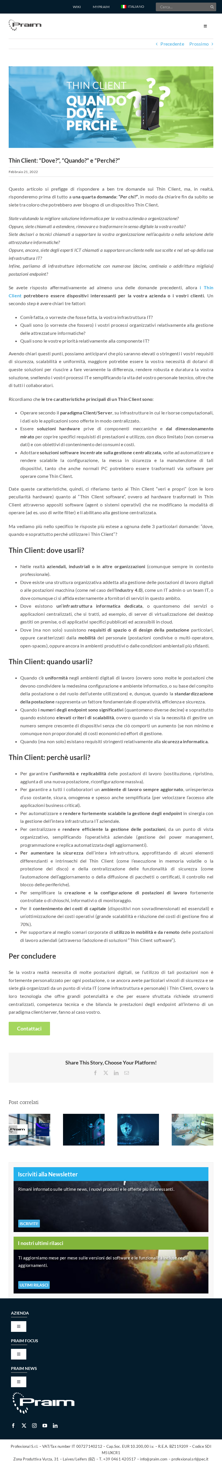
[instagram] (34, 1425)
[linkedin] (55, 1425)
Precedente (172, 43)
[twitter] (24, 1425)
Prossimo (199, 43)
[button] (132, 7)
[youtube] (44, 1425)
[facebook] (13, 1425)
